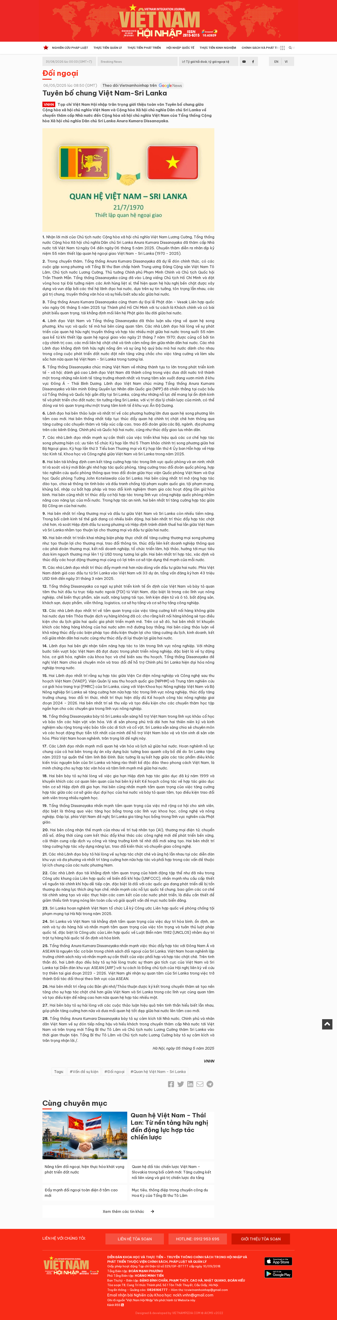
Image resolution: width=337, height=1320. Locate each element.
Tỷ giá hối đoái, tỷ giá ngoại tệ (207, 61)
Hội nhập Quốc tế (180, 47)
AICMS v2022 (213, 1313)
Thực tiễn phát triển (144, 47)
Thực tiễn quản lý (108, 47)
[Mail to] (199, 1084)
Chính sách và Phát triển (262, 47)
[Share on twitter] (180, 1084)
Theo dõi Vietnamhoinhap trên (130, 85)
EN (276, 61)
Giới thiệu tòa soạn (261, 1239)
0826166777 (157, 1290)
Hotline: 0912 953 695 (197, 1239)
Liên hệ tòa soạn (135, 1239)
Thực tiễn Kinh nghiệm (218, 47)
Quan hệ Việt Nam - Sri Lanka (159, 1071)
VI (286, 61)
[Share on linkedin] (190, 1084)
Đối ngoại (60, 73)
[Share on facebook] (171, 1084)
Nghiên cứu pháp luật (70, 47)
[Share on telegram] (209, 1084)
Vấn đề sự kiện (85, 1071)
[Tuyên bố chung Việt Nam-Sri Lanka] (128, 179)
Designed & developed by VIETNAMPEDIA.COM (167, 1313)
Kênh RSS (114, 1305)
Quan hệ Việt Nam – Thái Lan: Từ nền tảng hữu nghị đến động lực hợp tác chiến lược (169, 1126)
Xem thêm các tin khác (123, 1211)
